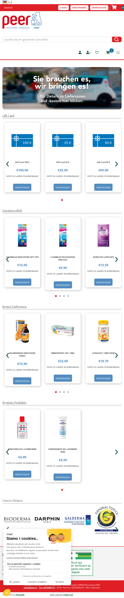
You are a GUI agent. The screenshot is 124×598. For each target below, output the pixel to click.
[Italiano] (10, 2)
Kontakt (8, 7)
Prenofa (20, 594)
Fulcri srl (68, 594)
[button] (62, 200)
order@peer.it (30, 587)
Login (63, 7)
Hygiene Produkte (14, 403)
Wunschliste (99, 7)
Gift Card (8, 116)
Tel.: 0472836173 (47, 587)
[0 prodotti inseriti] (106, 52)
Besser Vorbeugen (14, 306)
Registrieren (79, 7)
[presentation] (7, 162)
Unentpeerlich (12, 210)
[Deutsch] (4, 2)
